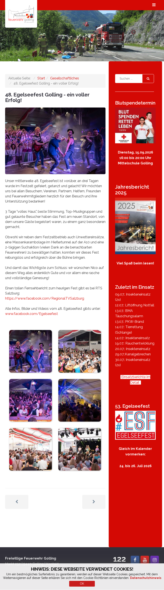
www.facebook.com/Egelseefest (31, 314)
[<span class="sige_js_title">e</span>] (30, 449)
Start (41, 78)
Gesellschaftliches (64, 78)
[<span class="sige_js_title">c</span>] (30, 400)
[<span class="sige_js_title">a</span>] (30, 351)
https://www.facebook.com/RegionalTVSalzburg (44, 298)
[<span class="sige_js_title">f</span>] (79, 449)
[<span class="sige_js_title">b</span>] (79, 351)
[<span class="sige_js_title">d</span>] (79, 400)
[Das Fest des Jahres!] (135, 425)
